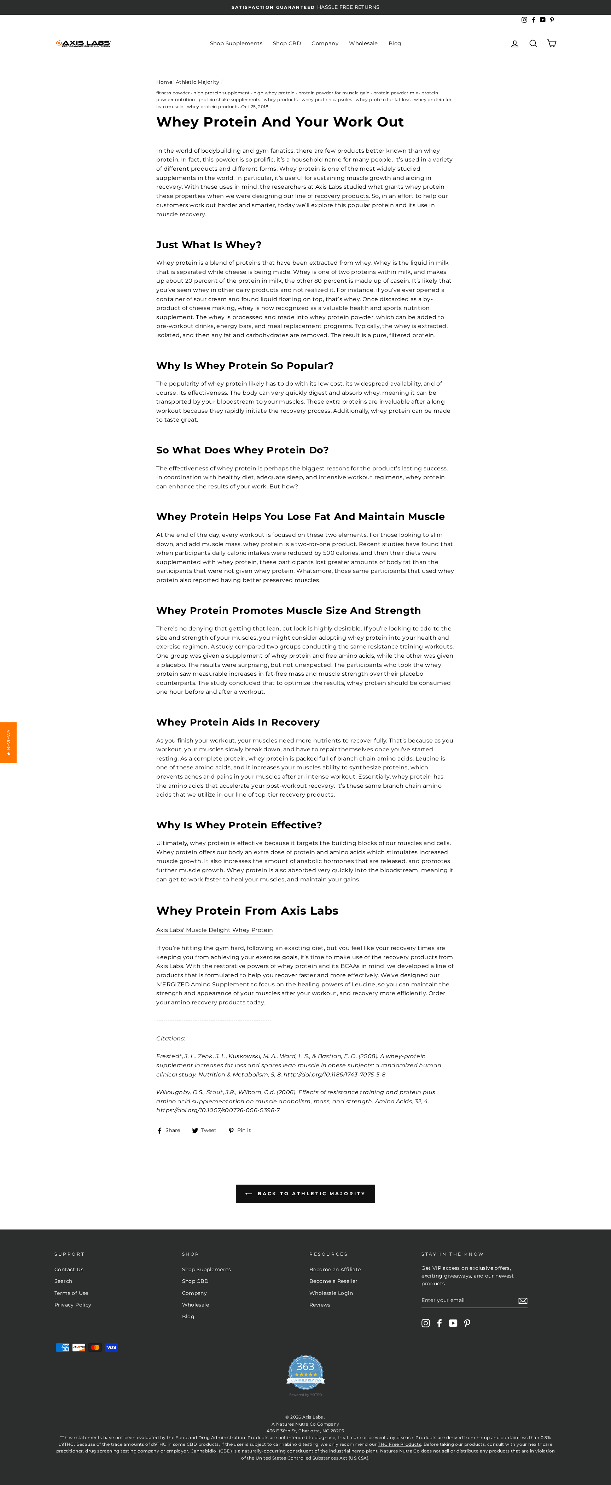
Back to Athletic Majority (310, 1193)
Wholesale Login (331, 1293)
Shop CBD (287, 43)
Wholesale (363, 43)
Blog (395, 43)
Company (325, 43)
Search (63, 1281)
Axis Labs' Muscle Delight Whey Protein (214, 930)
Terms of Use (71, 1293)
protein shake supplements (229, 99)
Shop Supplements (236, 43)
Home (164, 82)
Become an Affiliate (335, 1269)
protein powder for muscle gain (334, 92)
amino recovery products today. (218, 1002)
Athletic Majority (198, 82)
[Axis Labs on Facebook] (439, 1323)
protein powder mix (395, 92)
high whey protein (274, 92)
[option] (305, 7)
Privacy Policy (73, 1305)
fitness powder (173, 92)
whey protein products (213, 106)
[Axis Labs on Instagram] (425, 1323)
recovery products (342, 196)
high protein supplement (221, 92)
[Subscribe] (523, 1300)
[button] (8, 742)
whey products (281, 99)
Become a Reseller (333, 1281)
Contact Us (68, 1269)
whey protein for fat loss (383, 99)
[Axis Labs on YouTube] (453, 1323)
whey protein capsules (327, 99)
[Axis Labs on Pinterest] (467, 1323)
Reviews (320, 1305)
